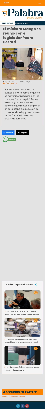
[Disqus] (22, 176)
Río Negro (26, 81)
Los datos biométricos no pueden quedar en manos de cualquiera (22, 368)
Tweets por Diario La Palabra (13, 396)
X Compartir (22, 132)
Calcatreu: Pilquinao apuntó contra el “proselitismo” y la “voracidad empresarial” (21, 340)
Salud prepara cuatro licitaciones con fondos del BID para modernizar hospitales (21, 313)
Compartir (8, 132)
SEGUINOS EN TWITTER (21, 392)
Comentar (11, 83)
